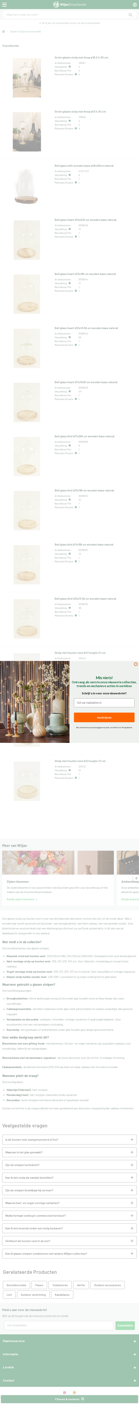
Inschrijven (104, 717)
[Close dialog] (136, 664)
